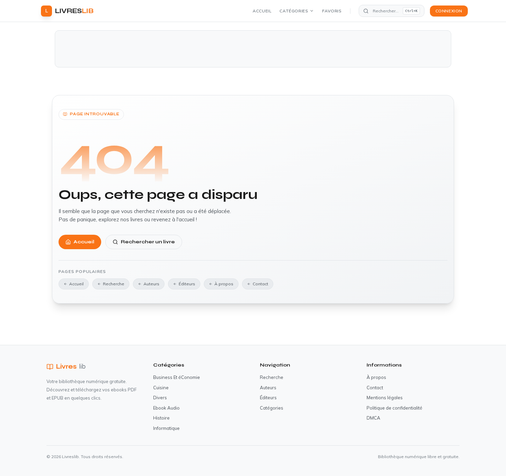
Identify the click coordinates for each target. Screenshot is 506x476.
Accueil (262, 10)
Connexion (448, 10)
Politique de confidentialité (394, 408)
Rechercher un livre (148, 242)
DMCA (373, 418)
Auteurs (151, 283)
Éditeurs (187, 283)
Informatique (166, 428)
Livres (71, 366)
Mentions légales (385, 397)
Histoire (161, 418)
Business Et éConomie (176, 377)
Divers (160, 397)
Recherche (113, 283)
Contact (260, 283)
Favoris (331, 10)
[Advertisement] (253, 48)
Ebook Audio (166, 408)
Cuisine (161, 387)
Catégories (294, 10)
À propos (223, 283)
